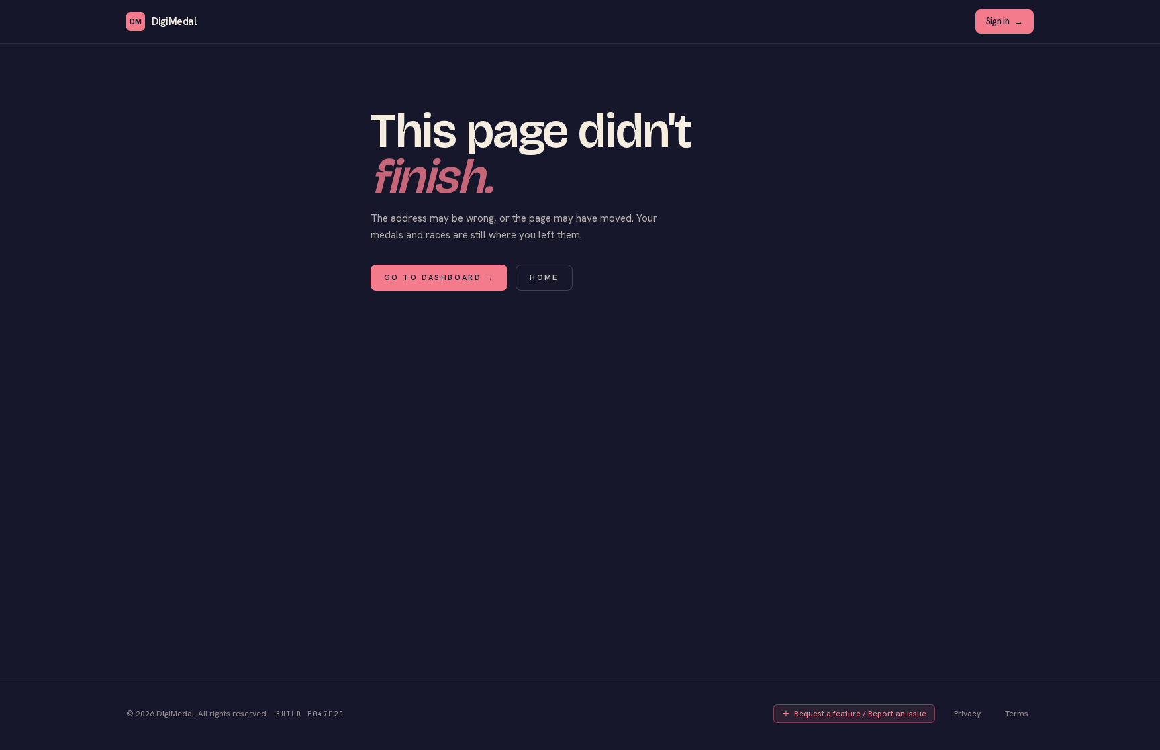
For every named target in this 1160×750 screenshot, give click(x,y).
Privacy (967, 713)
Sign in (1004, 21)
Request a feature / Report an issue (860, 713)
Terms (1016, 713)
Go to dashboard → (439, 277)
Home (544, 277)
